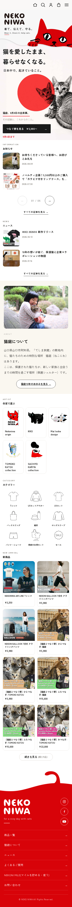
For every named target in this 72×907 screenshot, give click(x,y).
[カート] (58, 5)
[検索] (43, 5)
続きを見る (36, 757)
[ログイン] (50, 5)
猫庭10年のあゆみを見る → (36, 384)
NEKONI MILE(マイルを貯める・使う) (36, 875)
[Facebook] (64, 811)
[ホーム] (35, 5)
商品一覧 (36, 835)
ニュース (36, 855)
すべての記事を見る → (36, 211)
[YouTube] (64, 821)
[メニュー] (66, 5)
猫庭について (36, 845)
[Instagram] (64, 801)
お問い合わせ (36, 885)
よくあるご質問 (36, 865)
